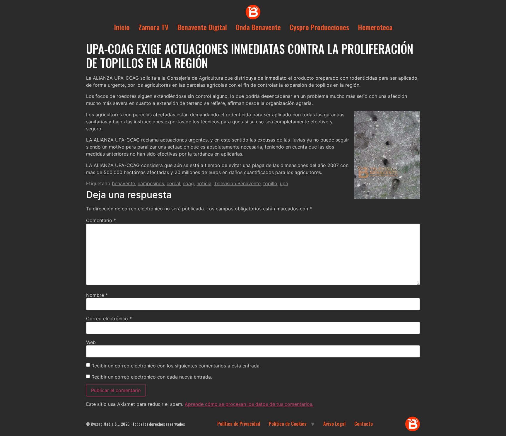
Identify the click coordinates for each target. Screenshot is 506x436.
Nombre (97, 295)
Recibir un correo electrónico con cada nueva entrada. (151, 376)
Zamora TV (154, 27)
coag (188, 183)
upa (284, 183)
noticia (203, 183)
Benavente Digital (202, 27)
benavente (123, 183)
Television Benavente (237, 183)
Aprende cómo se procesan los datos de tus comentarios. (249, 404)
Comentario (101, 220)
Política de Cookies (288, 423)
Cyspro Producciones (319, 27)
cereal (173, 183)
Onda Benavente (258, 27)
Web (91, 342)
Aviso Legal (334, 423)
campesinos (151, 183)
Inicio (122, 27)
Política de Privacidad (238, 423)
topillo (270, 183)
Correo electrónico (109, 318)
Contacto (363, 423)
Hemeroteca (375, 27)
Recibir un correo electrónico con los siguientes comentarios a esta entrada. (176, 365)
